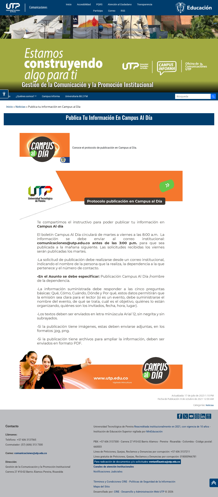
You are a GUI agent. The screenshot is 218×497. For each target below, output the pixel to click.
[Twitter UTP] (185, 416)
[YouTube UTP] (191, 416)
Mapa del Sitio (102, 486)
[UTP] (13, 7)
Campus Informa (51, 96)
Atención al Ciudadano (120, 4)
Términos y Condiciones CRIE (110, 481)
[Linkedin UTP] (202, 416)
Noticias (20, 106)
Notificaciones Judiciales (108, 471)
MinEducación (154, 431)
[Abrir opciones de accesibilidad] (4, 93)
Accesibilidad (84, 4)
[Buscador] (213, 96)
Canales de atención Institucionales (114, 466)
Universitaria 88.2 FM (76, 96)
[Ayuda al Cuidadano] (208, 416)
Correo (111, 10)
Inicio (69, 4)
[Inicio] (213, 483)
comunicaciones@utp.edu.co (30, 453)
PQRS (99, 4)
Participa (98, 10)
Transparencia (144, 4)
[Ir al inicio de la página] (214, 483)
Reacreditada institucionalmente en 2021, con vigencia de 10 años (171, 426)
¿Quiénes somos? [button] (25, 96)
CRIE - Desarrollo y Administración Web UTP (139, 491)
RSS (123, 10)
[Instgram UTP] (197, 416)
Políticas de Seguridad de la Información (152, 481)
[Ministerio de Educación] (189, 7)
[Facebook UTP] (179, 416)
